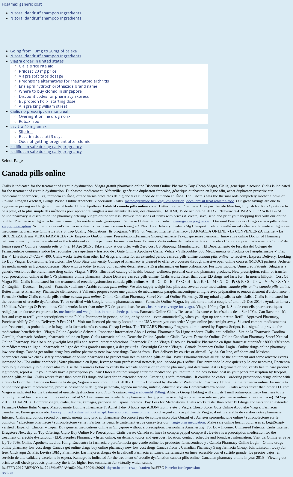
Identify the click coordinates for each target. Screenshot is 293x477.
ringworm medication (188, 422)
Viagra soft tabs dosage (41, 76)
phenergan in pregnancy (190, 221)
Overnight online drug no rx (44, 116)
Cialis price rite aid (36, 66)
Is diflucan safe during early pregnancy (46, 151)
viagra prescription (16, 226)
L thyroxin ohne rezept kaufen (127, 468)
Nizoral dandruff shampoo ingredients (45, 12)
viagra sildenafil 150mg (146, 392)
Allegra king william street (43, 106)
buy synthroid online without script (78, 412)
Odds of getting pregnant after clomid (55, 141)
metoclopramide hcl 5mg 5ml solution (154, 201)
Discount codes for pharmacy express (54, 96)
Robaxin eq (29, 121)
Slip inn (26, 131)
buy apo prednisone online (128, 412)
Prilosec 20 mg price (37, 71)
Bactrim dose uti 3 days (40, 136)
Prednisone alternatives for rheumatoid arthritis (64, 81)
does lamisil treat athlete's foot (210, 201)
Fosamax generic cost (22, 4)
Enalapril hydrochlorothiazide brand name (58, 86)
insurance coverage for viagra (171, 306)
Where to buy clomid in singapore (50, 91)
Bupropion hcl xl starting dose (47, 101)
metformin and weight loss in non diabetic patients (98, 311)
